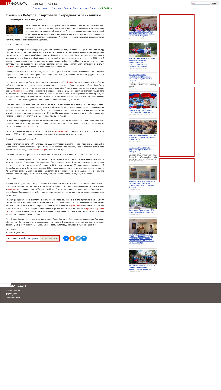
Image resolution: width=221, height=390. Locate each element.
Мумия (10, 67)
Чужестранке (76, 206)
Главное (37, 8)
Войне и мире (40, 150)
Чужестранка (12, 189)
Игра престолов (30, 126)
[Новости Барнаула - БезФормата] (14, 3)
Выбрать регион (11, 295)
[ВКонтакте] (66, 238)
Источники (56, 8)
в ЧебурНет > (106, 8)
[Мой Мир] (84, 238)
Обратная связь (11, 293)
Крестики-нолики (60, 131)
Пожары (93, 8)
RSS (18, 298)
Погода (67, 8)
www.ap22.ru (14, 35)
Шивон (70, 82)
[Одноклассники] (72, 238)
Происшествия (80, 8)
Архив (46, 8)
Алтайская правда (29, 238)
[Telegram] (78, 238)
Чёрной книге (19, 91)
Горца (88, 208)
